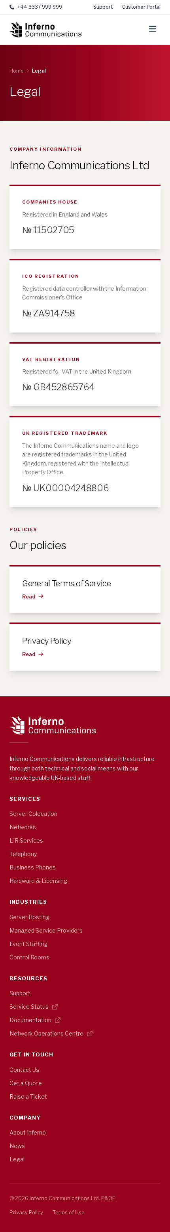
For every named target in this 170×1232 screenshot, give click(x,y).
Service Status (29, 1006)
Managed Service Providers (46, 930)
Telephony (23, 854)
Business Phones (32, 867)
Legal (17, 1159)
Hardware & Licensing (38, 880)
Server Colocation (33, 813)
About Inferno (27, 1132)
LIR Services (26, 840)
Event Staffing (28, 943)
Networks (22, 827)
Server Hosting (29, 917)
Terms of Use (69, 1212)
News (17, 1145)
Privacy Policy (26, 1212)
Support (103, 7)
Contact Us (24, 1069)
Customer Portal (141, 7)
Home (16, 70)
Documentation (31, 1020)
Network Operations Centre (47, 1033)
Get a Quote (25, 1083)
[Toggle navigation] (153, 30)
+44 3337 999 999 (39, 7)
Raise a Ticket (28, 1096)
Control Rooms (29, 957)
